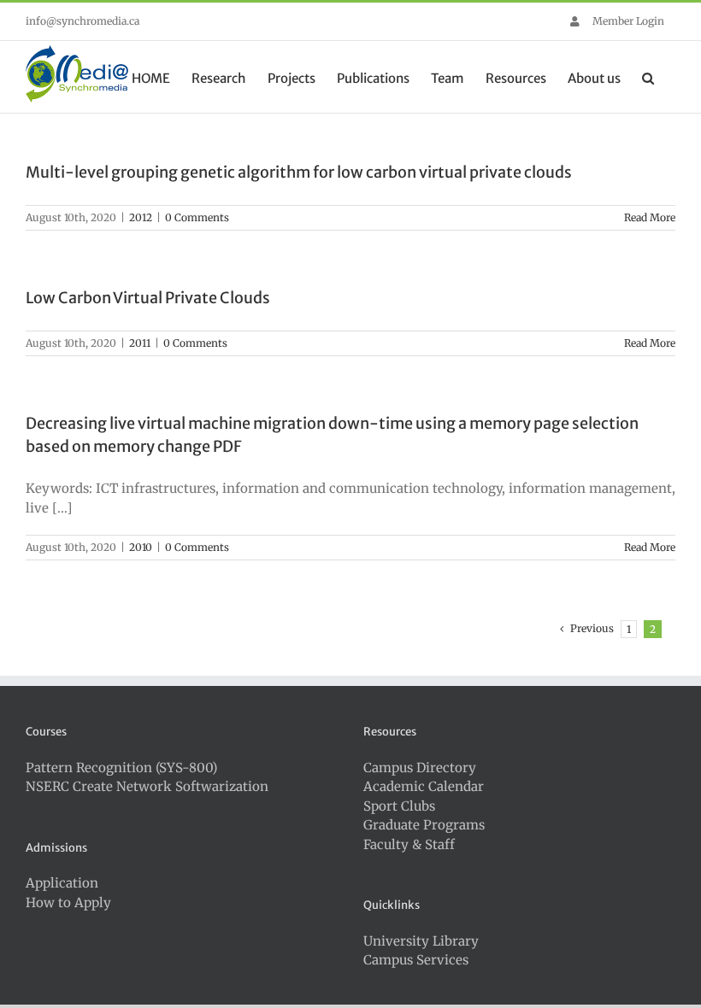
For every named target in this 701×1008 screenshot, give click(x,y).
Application (62, 883)
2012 (140, 217)
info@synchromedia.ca (82, 21)
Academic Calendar (423, 786)
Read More (649, 217)
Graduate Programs (424, 825)
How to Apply (68, 902)
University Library (421, 941)
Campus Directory (419, 767)
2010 (140, 547)
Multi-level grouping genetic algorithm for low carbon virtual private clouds (299, 172)
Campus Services (415, 960)
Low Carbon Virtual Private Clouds (148, 298)
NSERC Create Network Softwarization (147, 786)
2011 (139, 343)
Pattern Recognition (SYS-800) (121, 767)
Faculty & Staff (409, 844)
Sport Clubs (399, 806)
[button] (648, 77)
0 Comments (197, 217)
